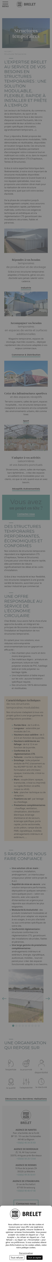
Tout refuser (17, 1257)
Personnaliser (26, 1253)
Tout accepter (34, 1257)
